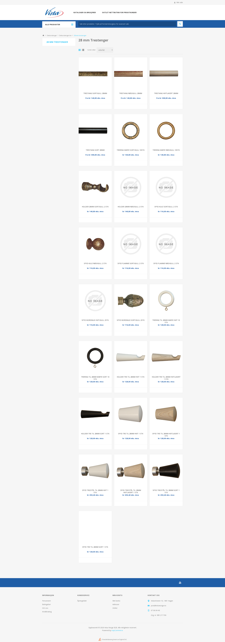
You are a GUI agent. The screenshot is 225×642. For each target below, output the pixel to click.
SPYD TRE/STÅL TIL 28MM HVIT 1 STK (95, 491)
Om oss (45, 608)
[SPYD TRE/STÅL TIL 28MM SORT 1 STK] (166, 470)
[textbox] (127, 23)
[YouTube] (180, 582)
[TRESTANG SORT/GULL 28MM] (95, 73)
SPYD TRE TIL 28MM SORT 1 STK (95, 547)
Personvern (46, 601)
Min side (179, 2)
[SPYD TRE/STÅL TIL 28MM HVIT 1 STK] (95, 470)
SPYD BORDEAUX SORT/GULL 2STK (130, 320)
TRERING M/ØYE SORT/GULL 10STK (130, 150)
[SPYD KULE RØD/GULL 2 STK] (95, 244)
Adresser (115, 604)
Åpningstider (82, 601)
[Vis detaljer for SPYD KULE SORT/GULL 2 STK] (166, 187)
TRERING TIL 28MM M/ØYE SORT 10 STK (95, 378)
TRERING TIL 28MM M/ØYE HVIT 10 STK (166, 321)
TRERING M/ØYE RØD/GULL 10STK (166, 150)
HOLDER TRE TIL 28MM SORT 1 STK (95, 433)
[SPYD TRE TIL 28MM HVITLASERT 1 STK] (166, 414)
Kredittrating (47, 612)
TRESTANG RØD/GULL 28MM (130, 93)
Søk (180, 24)
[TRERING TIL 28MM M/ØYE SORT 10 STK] (95, 357)
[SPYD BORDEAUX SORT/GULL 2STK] (130, 300)
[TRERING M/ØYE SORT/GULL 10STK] (130, 130)
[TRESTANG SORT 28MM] (95, 130)
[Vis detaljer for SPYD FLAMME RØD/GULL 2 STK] (166, 244)
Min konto (116, 601)
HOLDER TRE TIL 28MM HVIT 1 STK (130, 377)
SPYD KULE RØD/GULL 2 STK (95, 263)
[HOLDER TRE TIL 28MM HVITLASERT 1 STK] (166, 357)
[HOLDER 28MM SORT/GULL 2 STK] (95, 187)
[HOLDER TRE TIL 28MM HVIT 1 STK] (130, 357)
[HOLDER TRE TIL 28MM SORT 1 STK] (95, 414)
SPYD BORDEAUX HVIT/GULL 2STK (95, 320)
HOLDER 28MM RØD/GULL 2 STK (131, 207)
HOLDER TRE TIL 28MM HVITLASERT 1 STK (166, 378)
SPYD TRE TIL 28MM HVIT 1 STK (130, 433)
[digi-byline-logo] (100, 639)
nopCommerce (117, 630)
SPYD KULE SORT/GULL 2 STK (166, 207)
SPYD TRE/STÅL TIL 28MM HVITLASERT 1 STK (130, 491)
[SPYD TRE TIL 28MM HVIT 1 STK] (130, 414)
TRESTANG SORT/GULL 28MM (95, 93)
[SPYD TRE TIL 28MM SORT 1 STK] (95, 527)
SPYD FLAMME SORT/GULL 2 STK (131, 263)
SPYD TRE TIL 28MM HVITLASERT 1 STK (166, 434)
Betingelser (46, 604)
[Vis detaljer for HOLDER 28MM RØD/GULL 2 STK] (130, 187)
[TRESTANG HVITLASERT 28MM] (166, 73)
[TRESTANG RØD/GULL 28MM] (130, 73)
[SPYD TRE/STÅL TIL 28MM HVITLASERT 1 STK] (130, 470)
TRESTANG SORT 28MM (95, 150)
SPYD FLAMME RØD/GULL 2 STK (166, 263)
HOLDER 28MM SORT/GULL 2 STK (95, 207)
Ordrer (114, 608)
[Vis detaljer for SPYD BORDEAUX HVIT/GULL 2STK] (95, 300)
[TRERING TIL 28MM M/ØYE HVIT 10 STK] (166, 300)
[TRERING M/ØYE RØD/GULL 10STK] (166, 130)
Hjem (43, 35)
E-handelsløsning (107, 639)
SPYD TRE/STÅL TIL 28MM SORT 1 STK (166, 491)
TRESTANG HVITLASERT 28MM (166, 93)
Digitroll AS (123, 639)
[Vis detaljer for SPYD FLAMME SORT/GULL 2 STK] (130, 244)
